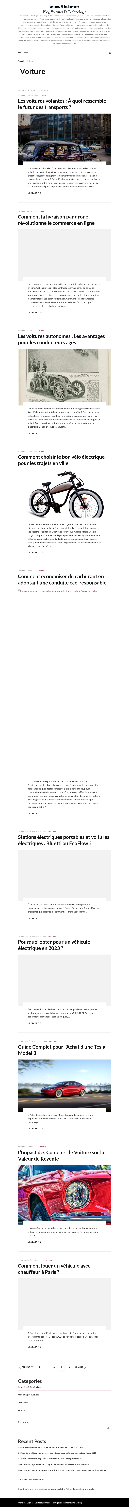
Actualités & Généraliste (29, 1387)
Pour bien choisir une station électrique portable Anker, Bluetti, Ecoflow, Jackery (57, 1488)
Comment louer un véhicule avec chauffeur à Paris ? (54, 1269)
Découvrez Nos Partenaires (31, 1479)
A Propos (80, 1502)
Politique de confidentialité (63, 1502)
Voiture (43, 95)
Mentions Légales (25, 1502)
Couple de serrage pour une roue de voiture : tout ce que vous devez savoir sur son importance (62, 1470)
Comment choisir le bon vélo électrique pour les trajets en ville (61, 460)
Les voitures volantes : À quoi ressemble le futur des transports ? (62, 104)
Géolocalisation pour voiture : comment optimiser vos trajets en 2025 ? (51, 1447)
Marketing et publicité (28, 1394)
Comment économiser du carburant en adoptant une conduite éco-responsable (62, 579)
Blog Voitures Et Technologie (64, 11)
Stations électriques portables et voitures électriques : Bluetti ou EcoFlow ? (63, 840)
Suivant (79, 1367)
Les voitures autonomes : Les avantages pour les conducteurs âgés (61, 339)
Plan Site (47, 1502)
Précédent (27, 1367)
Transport (23, 1402)
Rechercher (24, 1422)
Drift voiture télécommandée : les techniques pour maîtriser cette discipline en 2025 (57, 1453)
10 (69, 1367)
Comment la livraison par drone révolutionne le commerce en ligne (56, 220)
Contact (38, 1502)
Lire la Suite (34, 193)
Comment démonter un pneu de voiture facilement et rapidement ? (49, 1458)
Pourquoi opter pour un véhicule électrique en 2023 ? (54, 945)
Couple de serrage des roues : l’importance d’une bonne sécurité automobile (53, 1464)
